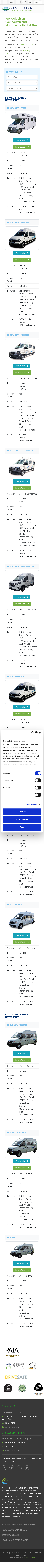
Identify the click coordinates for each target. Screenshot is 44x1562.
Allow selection (22, 819)
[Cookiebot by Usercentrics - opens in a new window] (31, 732)
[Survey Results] (15, 1366)
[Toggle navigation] (39, 9)
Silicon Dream (29, 1558)
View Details (20, 140)
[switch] (38, 780)
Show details (31, 804)
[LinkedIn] (27, 1467)
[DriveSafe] (16, 1377)
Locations (13, 2)
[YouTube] (19, 1467)
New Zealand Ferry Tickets (15, 1540)
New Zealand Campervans (14, 1530)
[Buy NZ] (35, 1388)
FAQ (21, 2)
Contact (28, 2)
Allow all (22, 812)
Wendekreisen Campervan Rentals (18, 1525)
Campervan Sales (10, 1535)
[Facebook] (4, 1467)
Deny (22, 827)
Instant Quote (20, 147)
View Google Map (12, 1427)
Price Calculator (26, 45)
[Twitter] (11, 1467)
